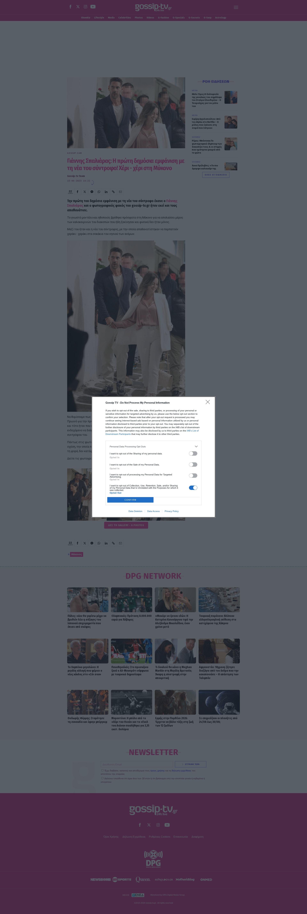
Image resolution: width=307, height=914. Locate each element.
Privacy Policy (172, 511)
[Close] (209, 403)
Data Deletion (135, 511)
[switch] (193, 453)
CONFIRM (130, 500)
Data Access (153, 511)
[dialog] (153, 457)
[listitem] (153, 446)
